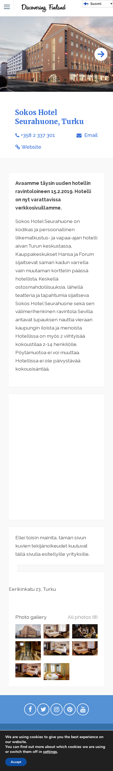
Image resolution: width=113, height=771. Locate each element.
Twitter (43, 711)
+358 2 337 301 (38, 135)
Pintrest (69, 711)
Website (31, 147)
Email (90, 135)
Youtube (82, 711)
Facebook (30, 711)
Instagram (56, 711)
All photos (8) (83, 617)
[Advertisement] (56, 456)
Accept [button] (16, 762)
